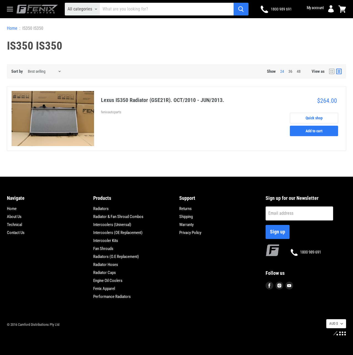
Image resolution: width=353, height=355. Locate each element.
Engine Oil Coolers (107, 280)
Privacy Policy (190, 232)
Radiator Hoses (105, 264)
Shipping (186, 216)
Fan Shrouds (103, 248)
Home (12, 28)
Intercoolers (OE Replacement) (118, 232)
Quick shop (314, 118)
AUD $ (333, 323)
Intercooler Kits (105, 240)
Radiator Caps (104, 272)
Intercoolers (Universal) (112, 224)
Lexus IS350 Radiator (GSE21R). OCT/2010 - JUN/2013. (162, 100)
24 (282, 71)
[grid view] (332, 71)
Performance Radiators (112, 296)
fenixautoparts (111, 112)
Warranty (186, 224)
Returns (185, 208)
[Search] (241, 9)
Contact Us (16, 232)
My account (315, 7)
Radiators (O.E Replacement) (116, 256)
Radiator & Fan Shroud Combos (118, 216)
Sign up (277, 232)
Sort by (17, 71)
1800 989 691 (281, 9)
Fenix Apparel (104, 288)
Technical (14, 224)
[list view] (339, 71)
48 (299, 71)
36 (290, 71)
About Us (14, 216)
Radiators (101, 208)
